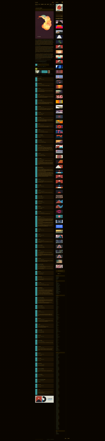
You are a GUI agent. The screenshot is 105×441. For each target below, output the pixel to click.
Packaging (57, 329)
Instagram (57, 318)
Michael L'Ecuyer (40, 368)
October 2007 (57, 424)
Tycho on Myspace (57, 293)
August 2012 (57, 394)
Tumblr (56, 344)
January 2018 (57, 361)
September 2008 (57, 418)
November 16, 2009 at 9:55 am (41, 180)
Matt (38, 153)
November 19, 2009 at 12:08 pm (41, 364)
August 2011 (57, 400)
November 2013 (57, 386)
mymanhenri (39, 374)
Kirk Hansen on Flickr (58, 289)
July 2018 (57, 358)
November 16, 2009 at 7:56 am (41, 113)
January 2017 (57, 367)
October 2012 (57, 393)
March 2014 (57, 384)
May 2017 (57, 365)
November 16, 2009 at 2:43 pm (41, 251)
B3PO (56, 282)
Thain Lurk (39, 340)
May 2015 (57, 377)
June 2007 (57, 425)
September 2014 (57, 381)
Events (56, 309)
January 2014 (57, 385)
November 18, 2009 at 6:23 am (41, 359)
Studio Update (57, 342)
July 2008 (57, 419)
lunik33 (39, 78)
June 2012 (57, 395)
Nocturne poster (48, 49)
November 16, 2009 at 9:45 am (41, 159)
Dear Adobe (57, 306)
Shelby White (57, 278)
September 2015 (57, 375)
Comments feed (57, 433)
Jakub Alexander (57, 277)
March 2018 (57, 360)
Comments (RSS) (52, 439)
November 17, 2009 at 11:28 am (41, 347)
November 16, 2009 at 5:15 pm (41, 259)
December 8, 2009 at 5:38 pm (41, 375)
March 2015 (57, 378)
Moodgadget (57, 292)
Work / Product (67, 438)
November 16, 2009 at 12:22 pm (41, 207)
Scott (40, 9)
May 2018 (57, 359)
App (56, 298)
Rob (38, 250)
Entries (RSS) (48, 439)
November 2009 (57, 411)
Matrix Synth (57, 290)
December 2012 (57, 392)
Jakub (38, 112)
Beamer (57, 279)
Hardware (57, 316)
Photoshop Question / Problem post (46, 55)
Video (56, 347)
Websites (57, 349)
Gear (56, 313)
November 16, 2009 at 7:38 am (41, 89)
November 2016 (57, 368)
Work (56, 350)
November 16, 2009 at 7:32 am (41, 79)
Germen (39, 117)
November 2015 (57, 374)
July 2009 (57, 413)
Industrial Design (57, 317)
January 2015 (57, 379)
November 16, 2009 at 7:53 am (41, 107)
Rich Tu (39, 282)
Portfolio (36, 4)
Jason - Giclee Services (41, 379)
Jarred (39, 211)
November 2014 (57, 380)
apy (38, 324)
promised (37, 39)
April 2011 (57, 402)
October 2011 (57, 399)
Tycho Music (42, 4)
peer (38, 88)
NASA (56, 328)
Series (56, 339)
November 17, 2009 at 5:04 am (41, 336)
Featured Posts (59, 18)
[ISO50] (37, 2)
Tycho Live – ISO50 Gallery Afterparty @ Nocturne (41, 61)
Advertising (57, 296)
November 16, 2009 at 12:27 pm (41, 212)
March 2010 (57, 409)
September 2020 (57, 353)
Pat (38, 94)
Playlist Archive (59, 11)
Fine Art (57, 311)
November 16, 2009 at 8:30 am (41, 154)
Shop (39, 4)
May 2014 (57, 383)
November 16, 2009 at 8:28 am (41, 146)
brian (38, 258)
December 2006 (57, 428)
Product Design (57, 334)
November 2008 (57, 417)
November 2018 (57, 357)
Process (57, 333)
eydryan (39, 158)
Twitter (51, 4)
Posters (57, 332)
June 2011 (57, 401)
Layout (56, 323)
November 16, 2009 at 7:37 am (41, 84)
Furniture (57, 312)
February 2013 (57, 391)
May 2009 (57, 414)
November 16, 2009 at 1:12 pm (41, 240)
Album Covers (57, 297)
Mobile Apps (57, 327)
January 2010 (57, 410)
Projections (57, 335)
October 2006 (57, 429)
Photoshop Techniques (58, 331)
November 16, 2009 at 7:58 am (41, 118)
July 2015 (57, 376)
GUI (56, 315)
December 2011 (57, 398)
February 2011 (57, 403)
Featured (57, 310)
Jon (38, 239)
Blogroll (56, 300)
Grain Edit (57, 284)
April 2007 (57, 426)
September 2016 (57, 369)
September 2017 (57, 363)
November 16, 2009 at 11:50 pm (41, 319)
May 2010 (57, 408)
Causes (57, 302)
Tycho (56, 345)
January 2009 (57, 416)
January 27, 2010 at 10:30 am (41, 380)
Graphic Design (57, 314)
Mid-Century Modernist (58, 291)
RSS (53, 2)
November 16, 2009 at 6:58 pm (41, 265)
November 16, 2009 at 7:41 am (41, 95)
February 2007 (57, 427)
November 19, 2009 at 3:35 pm (41, 369)
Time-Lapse (57, 343)
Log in (56, 432)
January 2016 (57, 373)
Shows (56, 340)
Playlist (59, 2)
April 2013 (57, 390)
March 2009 (57, 415)
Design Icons (57, 307)
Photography (57, 330)
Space (56, 341)
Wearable (57, 348)
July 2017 (57, 364)
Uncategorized (57, 346)
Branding (57, 301)
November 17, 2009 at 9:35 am (41, 341)
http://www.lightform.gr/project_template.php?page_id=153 (43, 393)
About (45, 4)
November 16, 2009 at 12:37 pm (41, 217)
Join (53, 4)
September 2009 (57, 412)
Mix (56, 326)
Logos (56, 324)
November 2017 (57, 362)
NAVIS (38, 346)
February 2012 (57, 397)
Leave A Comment (40, 76)
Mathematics (57, 325)
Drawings (57, 308)
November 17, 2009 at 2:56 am (41, 325)
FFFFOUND (57, 283)
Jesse (38, 106)
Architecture (57, 299)
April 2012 (57, 396)
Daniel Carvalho (40, 297)
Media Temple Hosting (59, 273)
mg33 (38, 216)
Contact (48, 4)
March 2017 (57, 366)
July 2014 (57, 382)
